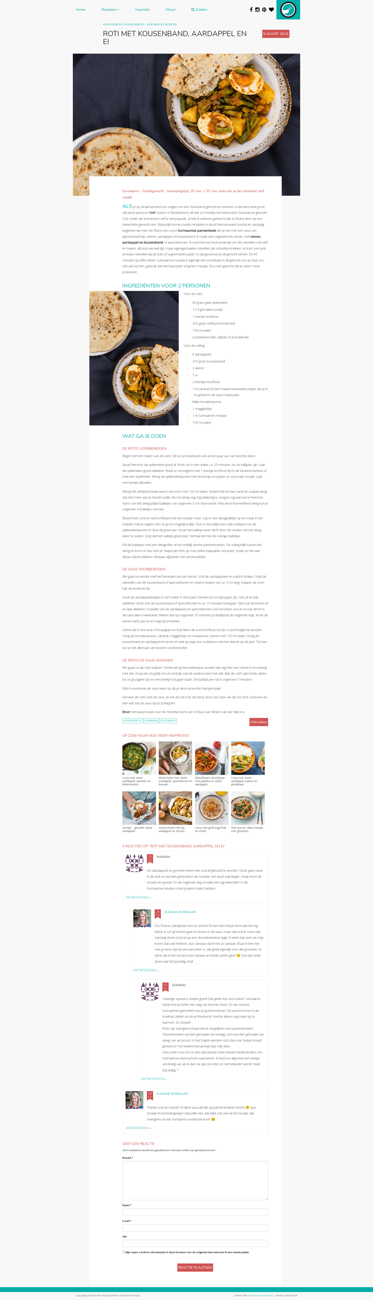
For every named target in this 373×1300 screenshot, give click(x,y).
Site (124, 1236)
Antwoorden (136, 897)
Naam (126, 1205)
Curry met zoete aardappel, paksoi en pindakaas (244, 781)
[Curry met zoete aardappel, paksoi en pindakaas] (248, 758)
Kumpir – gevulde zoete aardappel (137, 829)
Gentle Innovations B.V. (261, 1295)
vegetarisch (168, 720)
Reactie (127, 1157)
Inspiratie (142, 9)
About (170, 9)
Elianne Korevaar (180, 912)
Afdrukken (258, 722)
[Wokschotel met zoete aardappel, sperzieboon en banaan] (175, 758)
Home (80, 9)
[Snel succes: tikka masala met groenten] (248, 808)
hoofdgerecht (132, 720)
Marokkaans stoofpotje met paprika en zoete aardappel (210, 781)
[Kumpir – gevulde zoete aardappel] (139, 808)
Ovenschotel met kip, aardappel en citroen (172, 829)
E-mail (126, 1221)
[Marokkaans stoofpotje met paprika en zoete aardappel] (212, 758)
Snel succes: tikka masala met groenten (247, 829)
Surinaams (151, 720)
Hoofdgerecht (112, 24)
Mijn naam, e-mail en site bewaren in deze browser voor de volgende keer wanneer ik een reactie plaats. (187, 1252)
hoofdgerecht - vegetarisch (143, 24)
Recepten (109, 9)
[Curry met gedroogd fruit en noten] (212, 808)
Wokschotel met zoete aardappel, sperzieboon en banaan (175, 781)
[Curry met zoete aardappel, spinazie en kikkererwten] (139, 758)
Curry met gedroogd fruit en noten (210, 829)
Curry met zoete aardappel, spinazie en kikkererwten (136, 781)
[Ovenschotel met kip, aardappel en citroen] (175, 808)
